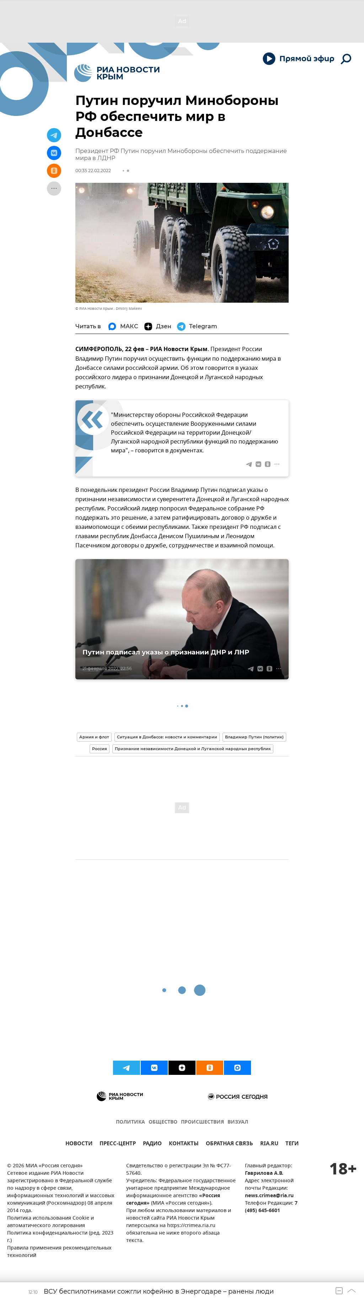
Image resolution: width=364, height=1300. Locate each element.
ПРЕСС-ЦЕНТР (118, 1144)
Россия (99, 748)
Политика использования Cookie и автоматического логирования (50, 1222)
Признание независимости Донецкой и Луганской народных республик (193, 748)
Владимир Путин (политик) (254, 736)
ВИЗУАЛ (238, 1122)
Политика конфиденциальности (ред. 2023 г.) (60, 1237)
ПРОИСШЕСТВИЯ (202, 1122)
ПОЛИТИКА (130, 1122)
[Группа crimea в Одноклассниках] (209, 1068)
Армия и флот (94, 736)
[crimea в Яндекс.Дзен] (182, 1068)
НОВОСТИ (78, 1144)
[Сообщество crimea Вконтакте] (154, 1068)
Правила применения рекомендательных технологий (59, 1252)
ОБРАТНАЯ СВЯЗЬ (229, 1144)
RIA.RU (269, 1144)
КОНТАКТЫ (184, 1144)
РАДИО (152, 1144)
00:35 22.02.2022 (93, 170)
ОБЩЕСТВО (163, 1122)
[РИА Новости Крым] (117, 73)
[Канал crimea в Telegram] (126, 1068)
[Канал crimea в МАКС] (237, 1068)
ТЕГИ (292, 1144)
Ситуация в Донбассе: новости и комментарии (167, 736)
